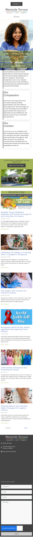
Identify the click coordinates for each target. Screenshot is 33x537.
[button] (16, 177)
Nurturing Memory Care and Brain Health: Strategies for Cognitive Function (14, 408)
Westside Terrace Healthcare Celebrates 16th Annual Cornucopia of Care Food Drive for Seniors (16, 214)
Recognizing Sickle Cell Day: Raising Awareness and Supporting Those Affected (15, 329)
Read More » (5, 229)
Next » (26, 428)
